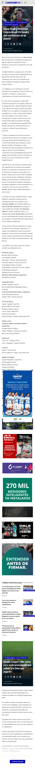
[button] (3, 2)
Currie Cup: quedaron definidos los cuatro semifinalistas (9, 602)
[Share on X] (11, 44)
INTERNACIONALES (9, 22)
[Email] (14, 44)
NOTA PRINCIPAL (22, 22)
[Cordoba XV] (13, 2)
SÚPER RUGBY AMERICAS (11, 24)
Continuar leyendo (17, 761)
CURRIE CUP (27, 604)
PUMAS (26, 629)
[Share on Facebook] (8, 44)
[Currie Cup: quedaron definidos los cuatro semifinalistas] (28, 602)
